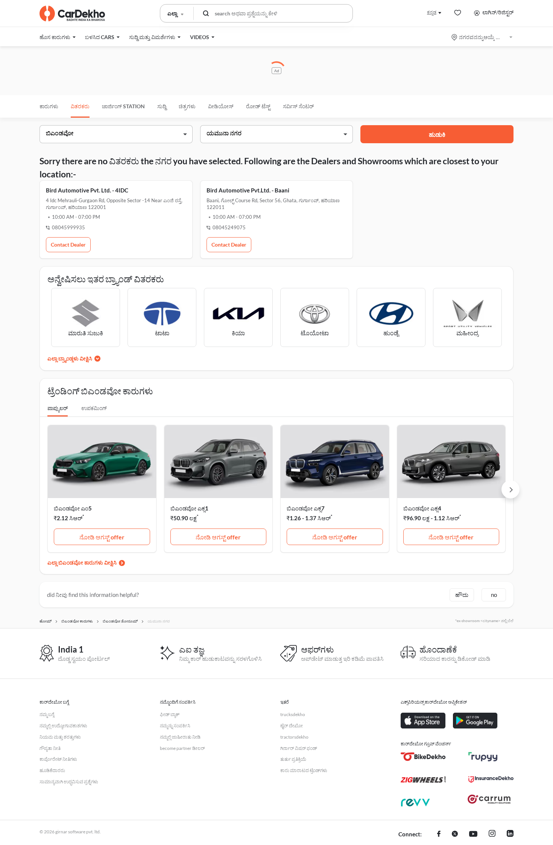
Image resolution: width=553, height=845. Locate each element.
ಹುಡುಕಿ (437, 134)
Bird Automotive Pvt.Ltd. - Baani (248, 190)
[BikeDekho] (423, 756)
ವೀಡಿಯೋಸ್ (221, 106)
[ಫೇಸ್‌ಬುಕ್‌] (439, 834)
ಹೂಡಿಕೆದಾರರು (52, 770)
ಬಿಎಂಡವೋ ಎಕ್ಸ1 (189, 508)
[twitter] (455, 834)
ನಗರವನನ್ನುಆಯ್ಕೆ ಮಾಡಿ (482, 37)
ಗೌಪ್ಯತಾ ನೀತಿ (50, 748)
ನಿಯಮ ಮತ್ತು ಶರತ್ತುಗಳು (60, 737)
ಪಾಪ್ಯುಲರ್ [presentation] (57, 408)
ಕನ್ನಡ (431, 12)
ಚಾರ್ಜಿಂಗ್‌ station (123, 106)
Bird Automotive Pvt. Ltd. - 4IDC (87, 190)
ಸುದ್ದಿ (161, 106)
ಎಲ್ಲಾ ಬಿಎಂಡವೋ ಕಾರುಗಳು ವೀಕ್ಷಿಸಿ (82, 562)
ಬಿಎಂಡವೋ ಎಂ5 (73, 508)
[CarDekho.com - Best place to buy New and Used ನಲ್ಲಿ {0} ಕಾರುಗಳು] (72, 13)
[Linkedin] (510, 834)
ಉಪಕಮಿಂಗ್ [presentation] (94, 408)
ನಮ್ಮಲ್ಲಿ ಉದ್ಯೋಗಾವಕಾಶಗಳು (63, 725)
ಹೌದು (461, 594)
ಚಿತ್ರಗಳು (187, 106)
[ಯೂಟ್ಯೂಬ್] (473, 834)
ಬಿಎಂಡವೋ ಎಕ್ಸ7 (306, 508)
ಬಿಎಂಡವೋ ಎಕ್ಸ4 (422, 508)
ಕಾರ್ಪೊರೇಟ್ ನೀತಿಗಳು (58, 759)
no (494, 594)
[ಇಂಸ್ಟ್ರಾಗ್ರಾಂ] (492, 834)
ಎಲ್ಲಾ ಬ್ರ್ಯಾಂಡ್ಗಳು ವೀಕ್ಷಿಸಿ (69, 358)
